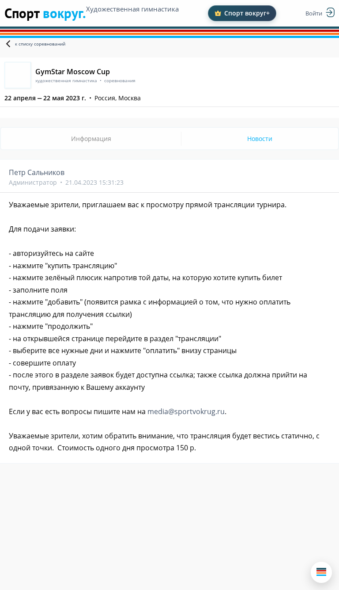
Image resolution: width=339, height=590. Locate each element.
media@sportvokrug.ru (186, 411)
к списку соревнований (40, 44)
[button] (321, 572)
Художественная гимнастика (132, 8)
